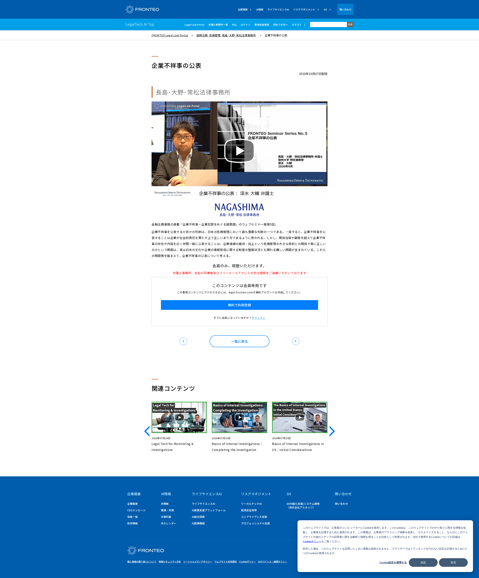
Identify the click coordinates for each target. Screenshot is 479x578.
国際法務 (202, 35)
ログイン (245, 24)
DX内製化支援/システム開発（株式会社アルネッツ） (303, 505)
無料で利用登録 (239, 305)
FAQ (234, 24)
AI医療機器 (198, 523)
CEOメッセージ (136, 510)
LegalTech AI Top (139, 24)
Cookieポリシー (312, 541)
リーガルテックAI (251, 503)
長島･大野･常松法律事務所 (239, 35)
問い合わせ (345, 9)
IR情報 (259, 9)
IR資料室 (166, 517)
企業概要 (134, 493)
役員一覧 (132, 517)
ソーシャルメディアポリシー (197, 561)
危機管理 (214, 35)
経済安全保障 (249, 510)
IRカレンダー (168, 523)
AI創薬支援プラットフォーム (209, 510)
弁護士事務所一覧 (218, 24)
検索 (350, 24)
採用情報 (132, 523)
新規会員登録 (261, 24)
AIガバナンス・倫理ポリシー (272, 561)
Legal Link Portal (194, 24)
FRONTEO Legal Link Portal (170, 35)
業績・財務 (167, 510)
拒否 (453, 562)
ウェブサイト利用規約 (225, 561)
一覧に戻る (239, 341)
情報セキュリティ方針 (170, 561)
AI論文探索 (198, 517)
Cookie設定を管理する (393, 562)
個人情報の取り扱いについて (141, 561)
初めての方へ (280, 24)
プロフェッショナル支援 (255, 523)
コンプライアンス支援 (254, 517)
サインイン (258, 318)
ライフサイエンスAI (278, 9)
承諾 (423, 562)
